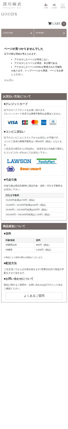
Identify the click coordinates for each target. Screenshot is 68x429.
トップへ (8, 80)
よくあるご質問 (34, 295)
